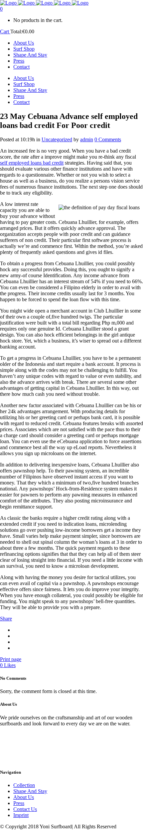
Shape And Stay (30, 791)
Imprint (21, 815)
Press (18, 803)
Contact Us (25, 809)
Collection (24, 785)
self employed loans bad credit (32, 163)
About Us (23, 797)
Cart (5, 31)
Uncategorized (57, 139)
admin (86, 139)
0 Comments (107, 139)
